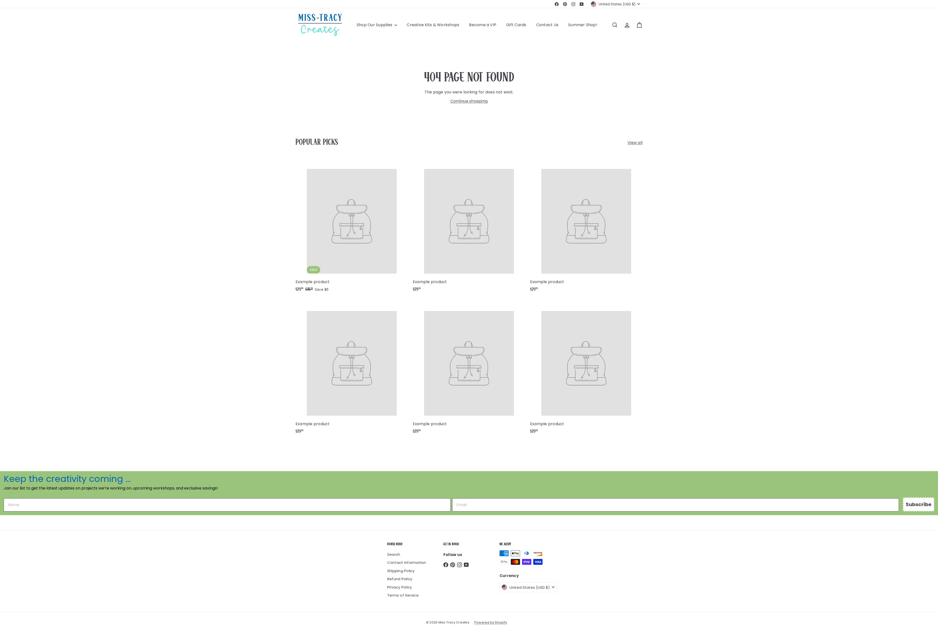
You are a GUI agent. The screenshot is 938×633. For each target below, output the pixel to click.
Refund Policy (399, 578)
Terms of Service (403, 595)
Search (393, 554)
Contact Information (406, 562)
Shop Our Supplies (375, 25)
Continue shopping (469, 101)
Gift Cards (516, 25)
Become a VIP (482, 25)
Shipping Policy (401, 570)
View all (635, 142)
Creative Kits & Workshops (433, 25)
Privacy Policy (399, 587)
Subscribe (918, 504)
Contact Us (547, 25)
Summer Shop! (582, 25)
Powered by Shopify (490, 622)
